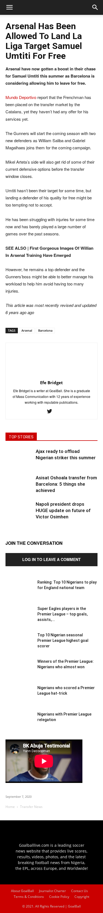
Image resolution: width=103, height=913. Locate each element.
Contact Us (79, 891)
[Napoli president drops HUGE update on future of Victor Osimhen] (19, 515)
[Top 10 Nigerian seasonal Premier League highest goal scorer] (19, 646)
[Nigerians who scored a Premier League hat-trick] (19, 699)
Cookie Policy (59, 896)
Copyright (81, 896)
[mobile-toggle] (9, 7)
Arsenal (26, 330)
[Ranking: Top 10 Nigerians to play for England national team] (19, 593)
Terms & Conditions (29, 896)
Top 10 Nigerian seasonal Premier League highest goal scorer (62, 640)
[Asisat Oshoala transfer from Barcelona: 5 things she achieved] (19, 488)
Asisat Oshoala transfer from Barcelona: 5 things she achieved (66, 484)
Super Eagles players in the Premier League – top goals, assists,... (62, 614)
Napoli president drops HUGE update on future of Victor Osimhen (63, 510)
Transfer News (31, 806)
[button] (95, 7)
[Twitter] (51, 411)
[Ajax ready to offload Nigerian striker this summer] (19, 462)
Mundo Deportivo (20, 97)
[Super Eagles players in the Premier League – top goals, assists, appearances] (19, 619)
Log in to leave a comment (51, 559)
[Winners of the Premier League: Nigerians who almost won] (19, 672)
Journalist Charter (52, 891)
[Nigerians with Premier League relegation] (19, 725)
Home (10, 806)
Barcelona (45, 330)
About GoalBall (22, 891)
